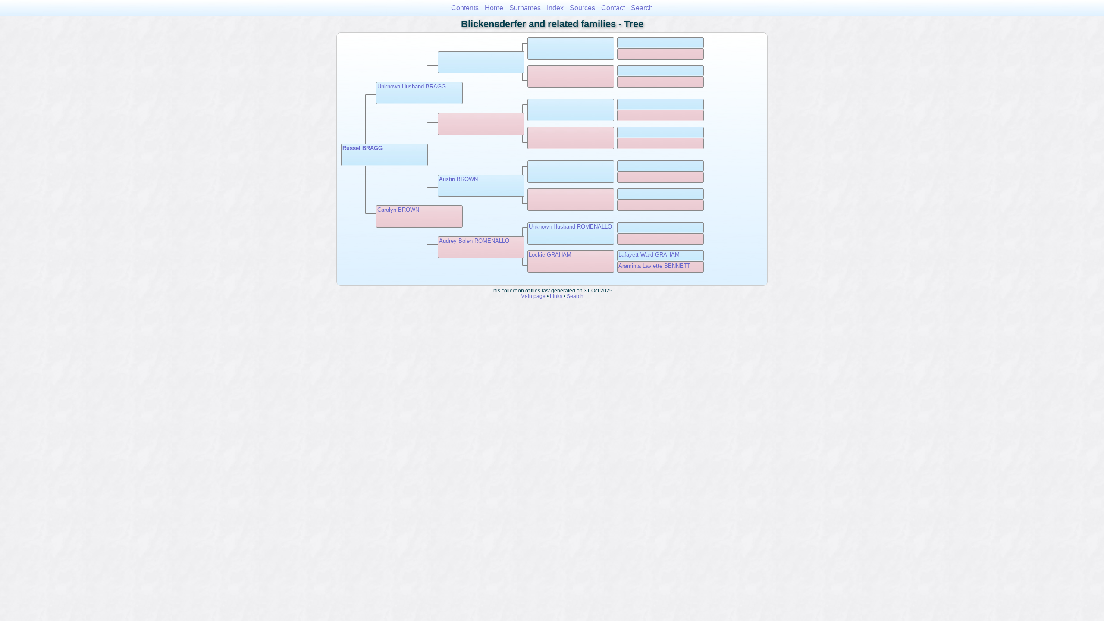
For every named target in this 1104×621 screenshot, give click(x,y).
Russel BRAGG (362, 148)
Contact (613, 8)
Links (556, 296)
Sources (582, 8)
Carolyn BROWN (398, 210)
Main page (533, 296)
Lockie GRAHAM (550, 254)
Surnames (525, 8)
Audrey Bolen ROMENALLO (474, 241)
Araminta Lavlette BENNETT (654, 266)
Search (642, 8)
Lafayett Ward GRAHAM (649, 254)
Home (494, 8)
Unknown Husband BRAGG (411, 86)
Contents (465, 8)
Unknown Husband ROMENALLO (570, 226)
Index (555, 8)
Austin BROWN (458, 179)
